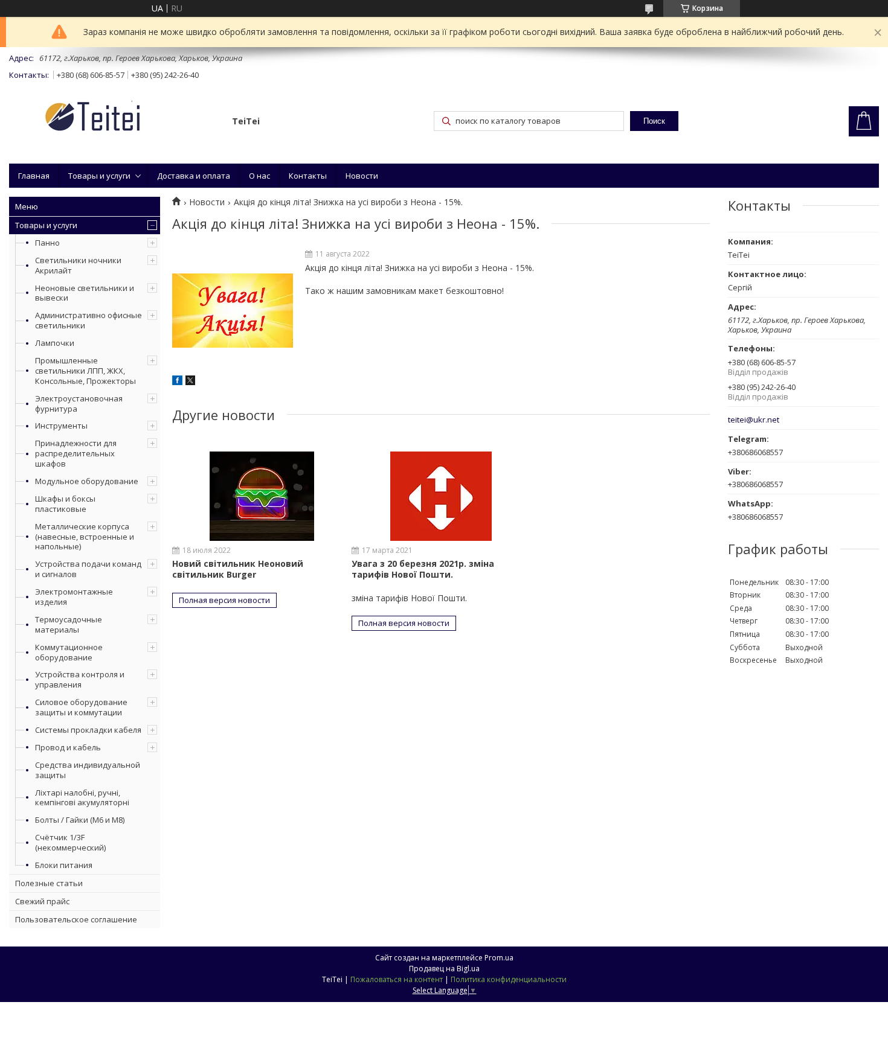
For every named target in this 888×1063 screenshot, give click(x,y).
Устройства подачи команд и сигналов (88, 568)
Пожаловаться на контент (396, 979)
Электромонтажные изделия (74, 596)
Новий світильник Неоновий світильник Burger (237, 569)
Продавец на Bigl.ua (444, 968)
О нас (259, 175)
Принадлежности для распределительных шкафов (76, 453)
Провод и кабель (68, 747)
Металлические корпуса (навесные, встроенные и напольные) (84, 536)
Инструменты (61, 425)
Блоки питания (63, 865)
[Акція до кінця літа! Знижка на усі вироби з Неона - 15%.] (232, 311)
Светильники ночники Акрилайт (78, 265)
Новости (362, 175)
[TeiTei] (114, 118)
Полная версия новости (224, 600)
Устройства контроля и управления (79, 679)
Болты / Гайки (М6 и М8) (79, 819)
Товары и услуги (99, 175)
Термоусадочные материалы (68, 624)
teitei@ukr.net (753, 420)
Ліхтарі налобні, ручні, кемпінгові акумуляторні (82, 797)
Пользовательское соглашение (76, 919)
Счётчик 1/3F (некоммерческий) (70, 842)
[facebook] (177, 382)
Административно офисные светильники (88, 320)
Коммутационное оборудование (69, 652)
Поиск (654, 121)
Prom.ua (498, 958)
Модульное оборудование (86, 481)
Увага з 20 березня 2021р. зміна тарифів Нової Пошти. (423, 569)
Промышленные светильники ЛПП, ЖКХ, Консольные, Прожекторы (85, 370)
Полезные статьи (49, 883)
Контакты (308, 175)
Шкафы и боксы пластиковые (65, 503)
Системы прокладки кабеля (88, 729)
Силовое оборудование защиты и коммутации (81, 707)
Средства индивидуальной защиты (87, 769)
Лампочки (54, 342)
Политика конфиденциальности (509, 979)
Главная (34, 175)
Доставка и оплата (193, 175)
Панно (47, 242)
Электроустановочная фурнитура (79, 403)
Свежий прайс (42, 901)
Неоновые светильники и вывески (84, 293)
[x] (190, 382)
